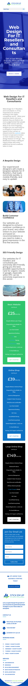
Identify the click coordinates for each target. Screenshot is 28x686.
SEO (13, 336)
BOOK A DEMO (14, 74)
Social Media (12, 340)
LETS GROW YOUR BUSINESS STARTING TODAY (15, 578)
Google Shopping (12, 489)
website (18, 133)
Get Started (14, 359)
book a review (14, 586)
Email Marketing (12, 343)
